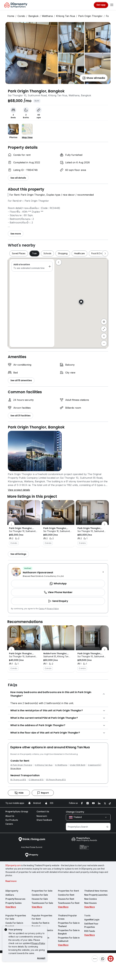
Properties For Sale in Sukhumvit (69, 939)
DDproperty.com (13, 865)
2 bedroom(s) (94, 765)
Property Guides (13, 903)
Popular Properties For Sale (15, 917)
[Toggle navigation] (112, 5)
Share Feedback (44, 820)
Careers (9, 824)
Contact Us (43, 811)
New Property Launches (96, 895)
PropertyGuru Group (16, 811)
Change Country (75, 811)
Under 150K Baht (77, 765)
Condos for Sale (40, 895)
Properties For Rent (68, 890)
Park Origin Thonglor (90, 16)
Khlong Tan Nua (65, 16)
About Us (9, 816)
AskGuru (9, 895)
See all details (18, 177)
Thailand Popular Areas (67, 917)
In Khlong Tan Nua (43, 765)
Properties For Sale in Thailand (69, 924)
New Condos (90, 899)
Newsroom (42, 816)
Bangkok (33, 16)
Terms (42, 609)
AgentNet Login (91, 919)
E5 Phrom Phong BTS (56, 779)
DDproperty (11, 890)
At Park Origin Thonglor (21, 765)
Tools (87, 915)
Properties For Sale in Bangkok (69, 932)
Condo (21, 16)
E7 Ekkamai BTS (36, 779)
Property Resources (15, 899)
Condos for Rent (66, 895)
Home (10, 16)
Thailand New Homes (96, 890)
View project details (19, 489)
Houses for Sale (40, 899)
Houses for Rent (66, 899)
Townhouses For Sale (42, 903)
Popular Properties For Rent (42, 917)
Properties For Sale (42, 890)
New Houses (90, 903)
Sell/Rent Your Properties (91, 925)
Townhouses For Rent (68, 903)
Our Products (11, 820)
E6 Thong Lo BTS (18, 779)
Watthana (47, 16)
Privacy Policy (53, 609)
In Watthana (61, 765)
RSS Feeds (89, 931)
